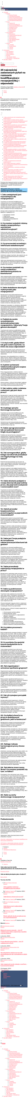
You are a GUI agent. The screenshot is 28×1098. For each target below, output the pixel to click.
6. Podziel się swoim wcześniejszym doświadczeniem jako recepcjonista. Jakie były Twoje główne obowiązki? (15, 131)
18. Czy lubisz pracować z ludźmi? (11, 163)
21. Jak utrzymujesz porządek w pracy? (13, 169)
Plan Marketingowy (14, 39)
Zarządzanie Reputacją (15, 20)
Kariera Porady (13, 15)
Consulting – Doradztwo (12, 58)
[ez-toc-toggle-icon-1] (14, 113)
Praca (7, 21)
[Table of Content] (14, 113)
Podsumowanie (7, 180)
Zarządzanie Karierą (14, 16)
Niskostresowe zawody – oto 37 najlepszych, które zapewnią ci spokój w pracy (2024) (13, 931)
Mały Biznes (12, 40)
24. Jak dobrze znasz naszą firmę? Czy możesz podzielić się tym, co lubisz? (13, 176)
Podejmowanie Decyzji (15, 35)
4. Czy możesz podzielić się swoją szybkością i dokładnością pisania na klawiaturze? (15, 125)
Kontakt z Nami (7, 59)
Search (2, 64)
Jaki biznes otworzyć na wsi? (13, 897)
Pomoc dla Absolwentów (15, 17)
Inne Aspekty (9, 32)
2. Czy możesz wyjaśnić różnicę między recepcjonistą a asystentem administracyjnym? (15, 120)
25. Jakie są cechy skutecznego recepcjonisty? (15, 178)
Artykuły (5, 12)
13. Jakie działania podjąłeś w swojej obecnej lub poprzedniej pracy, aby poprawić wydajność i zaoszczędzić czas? (15, 150)
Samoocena (12, 36)
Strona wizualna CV (14, 24)
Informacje (6, 50)
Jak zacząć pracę (11, 57)
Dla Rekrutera (13, 28)
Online (8, 43)
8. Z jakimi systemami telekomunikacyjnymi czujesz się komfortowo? (14, 137)
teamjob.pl (3, 986)
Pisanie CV (12, 23)
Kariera (8, 13)
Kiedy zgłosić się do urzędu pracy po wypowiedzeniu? (14, 916)
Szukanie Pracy (13, 27)
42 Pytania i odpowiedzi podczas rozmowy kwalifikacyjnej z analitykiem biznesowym (12, 843)
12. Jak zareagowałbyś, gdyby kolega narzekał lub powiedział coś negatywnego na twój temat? (14, 147)
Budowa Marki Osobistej (15, 19)
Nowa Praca (12, 30)
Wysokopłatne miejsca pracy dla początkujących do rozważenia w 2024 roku (14, 954)
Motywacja (12, 34)
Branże (8, 55)
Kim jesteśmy (9, 51)
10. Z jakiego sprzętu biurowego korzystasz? (14, 141)
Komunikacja (12, 38)
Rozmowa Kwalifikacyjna (15, 25)
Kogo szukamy (10, 54)
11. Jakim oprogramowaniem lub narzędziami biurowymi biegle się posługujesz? (14, 143)
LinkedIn (11, 44)
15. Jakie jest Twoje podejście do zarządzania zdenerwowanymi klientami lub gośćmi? (14, 156)
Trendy (11, 48)
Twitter (11, 47)
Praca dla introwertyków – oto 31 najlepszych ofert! (12, 942)
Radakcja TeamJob (19, 87)
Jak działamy (9, 52)
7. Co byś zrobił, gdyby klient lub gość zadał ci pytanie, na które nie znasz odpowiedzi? (14, 134)
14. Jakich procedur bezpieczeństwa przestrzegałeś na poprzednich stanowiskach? (15, 153)
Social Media (12, 46)
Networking (12, 31)
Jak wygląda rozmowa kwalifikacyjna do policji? (11, 887)
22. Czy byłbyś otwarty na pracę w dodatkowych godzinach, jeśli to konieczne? (14, 171)
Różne (10, 42)
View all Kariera (5, 970)
